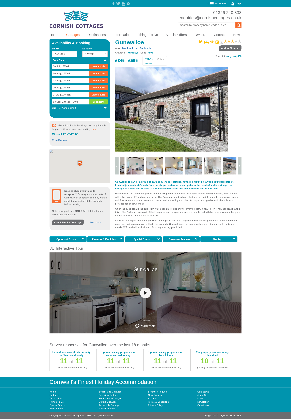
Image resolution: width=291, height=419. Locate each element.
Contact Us (203, 391)
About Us (202, 395)
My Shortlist (217, 3)
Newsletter (203, 401)
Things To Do (148, 35)
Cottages (73, 35)
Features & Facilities (104, 239)
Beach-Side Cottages (110, 391)
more (94, 129)
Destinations (96, 35)
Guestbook (203, 405)
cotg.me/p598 (233, 56)
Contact (219, 35)
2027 (160, 59)
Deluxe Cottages (108, 401)
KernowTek (235, 415)
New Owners (155, 395)
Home (54, 35)
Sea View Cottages (109, 395)
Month (55, 48)
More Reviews (59, 140)
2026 (149, 59)
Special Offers (176, 35)
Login (238, 3)
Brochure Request (157, 391)
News (237, 35)
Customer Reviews (180, 239)
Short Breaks (56, 408)
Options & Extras (66, 239)
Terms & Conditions (158, 401)
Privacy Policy (155, 405)
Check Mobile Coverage (68, 222)
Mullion (126, 48)
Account (152, 398)
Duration (87, 48)
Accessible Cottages (109, 405)
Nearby (217, 239)
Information (122, 35)
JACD (215, 415)
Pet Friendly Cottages (110, 398)
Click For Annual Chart (64, 107)
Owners (200, 35)
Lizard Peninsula (141, 48)
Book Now (98, 101)
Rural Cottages (107, 408)
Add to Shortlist (230, 48)
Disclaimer (95, 222)
